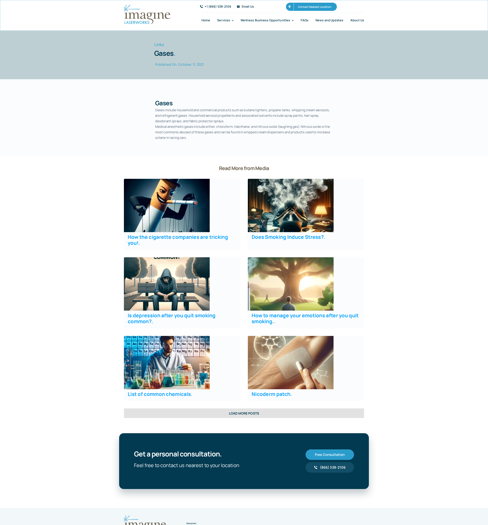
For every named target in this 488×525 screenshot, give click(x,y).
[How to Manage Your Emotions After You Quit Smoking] (291, 259)
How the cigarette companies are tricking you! (178, 239)
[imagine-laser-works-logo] (147, 6)
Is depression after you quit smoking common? (172, 318)
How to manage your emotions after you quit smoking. (305, 318)
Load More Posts (244, 413)
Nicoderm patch (272, 394)
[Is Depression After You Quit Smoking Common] (167, 259)
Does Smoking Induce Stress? (288, 236)
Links (159, 44)
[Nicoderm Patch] (291, 337)
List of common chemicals (160, 394)
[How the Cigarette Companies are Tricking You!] (167, 180)
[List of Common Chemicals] (167, 337)
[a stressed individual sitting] (291, 180)
